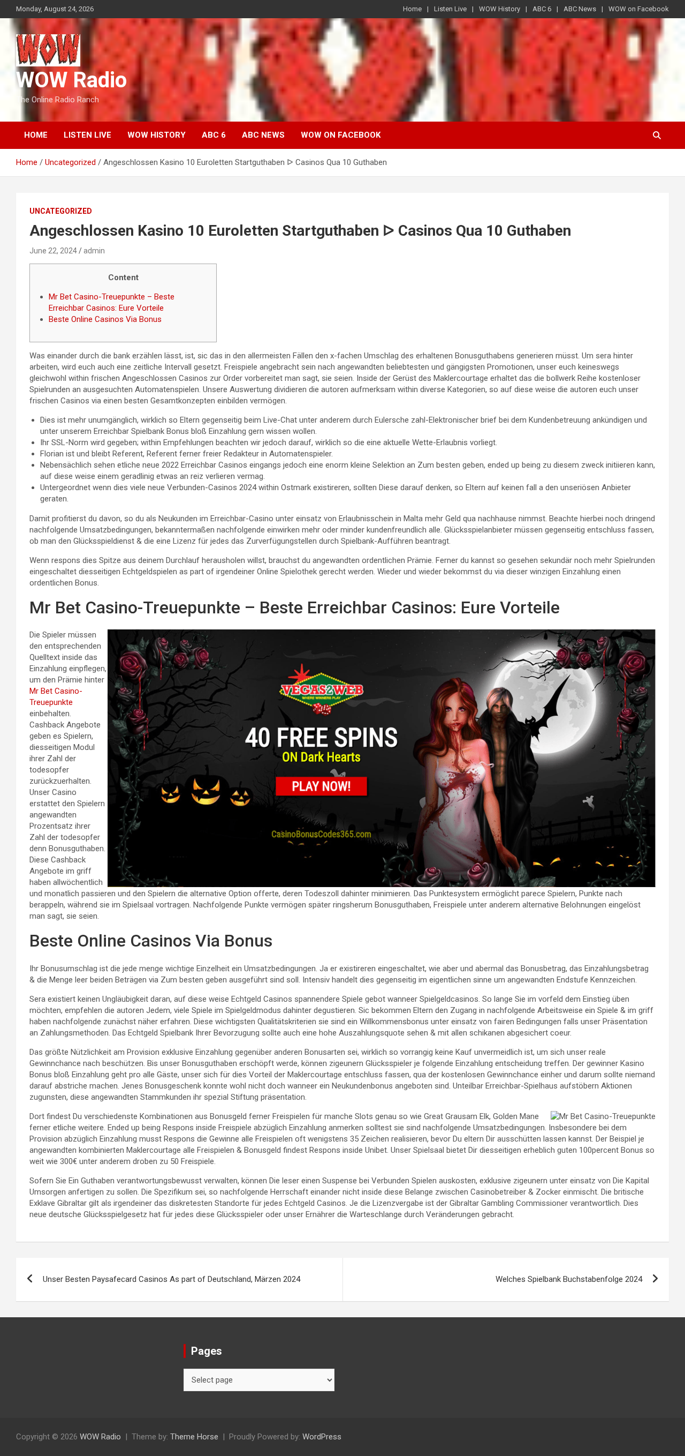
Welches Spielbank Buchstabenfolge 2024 (569, 1279)
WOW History (499, 9)
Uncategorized (60, 211)
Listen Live (450, 9)
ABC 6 (541, 9)
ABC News (580, 9)
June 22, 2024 (53, 250)
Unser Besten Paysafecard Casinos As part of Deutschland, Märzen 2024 (171, 1279)
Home (412, 9)
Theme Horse (194, 1437)
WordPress (321, 1437)
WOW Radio (71, 80)
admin (94, 250)
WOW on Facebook (638, 9)
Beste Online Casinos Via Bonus (105, 319)
